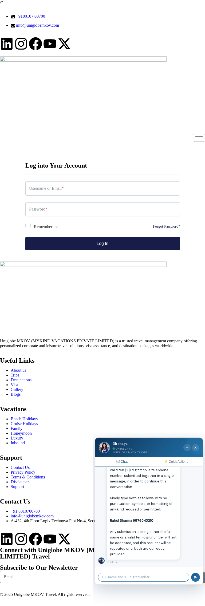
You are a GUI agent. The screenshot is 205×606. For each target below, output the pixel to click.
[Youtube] (50, 43)
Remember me (45, 226)
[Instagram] (21, 43)
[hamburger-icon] (199, 138)
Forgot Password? (166, 226)
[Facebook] (35, 43)
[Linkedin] (6, 43)
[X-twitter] (64, 43)
